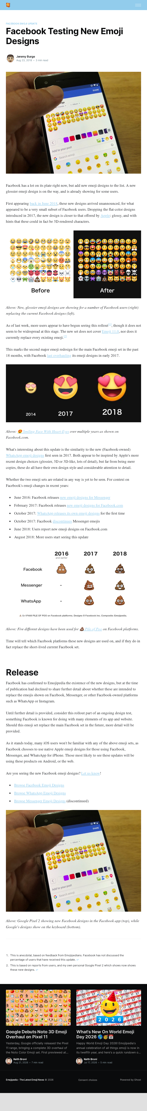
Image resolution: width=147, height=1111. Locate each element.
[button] (138, 5)
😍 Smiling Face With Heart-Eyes (43, 431)
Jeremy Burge (25, 56)
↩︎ (77, 959)
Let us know (90, 773)
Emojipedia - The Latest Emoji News (25, 1079)
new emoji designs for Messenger (85, 497)
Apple (105, 215)
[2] (65, 336)
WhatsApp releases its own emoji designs (68, 513)
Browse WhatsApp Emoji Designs (40, 792)
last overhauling (59, 355)
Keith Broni (20, 1059)
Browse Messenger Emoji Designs (40, 800)
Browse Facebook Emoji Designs (39, 785)
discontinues (62, 521)
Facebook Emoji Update (21, 23)
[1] (110, 324)
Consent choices (87, 1079)
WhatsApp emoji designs (25, 455)
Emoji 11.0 (110, 331)
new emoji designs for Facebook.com (95, 505)
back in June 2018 (44, 203)
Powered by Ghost (130, 1079)
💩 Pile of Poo (90, 628)
